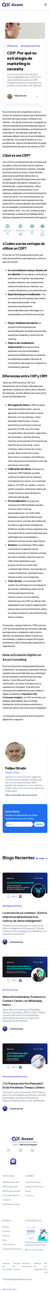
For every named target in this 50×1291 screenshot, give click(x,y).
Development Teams (11, 1204)
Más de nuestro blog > (34, 1249)
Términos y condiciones (27, 1264)
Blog (5, 1240)
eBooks (6, 1227)
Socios (28, 1191)
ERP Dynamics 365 (10, 1186)
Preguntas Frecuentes (12, 1249)
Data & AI (6, 1200)
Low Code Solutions (11, 1195)
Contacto (29, 1195)
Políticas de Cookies (17, 1266)
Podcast (6, 1231)
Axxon (29, 1279)
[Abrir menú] (45, 4)
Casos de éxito (9, 1244)
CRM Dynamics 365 (11, 1182)
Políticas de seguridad (38, 1266)
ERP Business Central (12, 1191)
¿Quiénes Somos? (33, 1182)
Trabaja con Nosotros (34, 1186)
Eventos (6, 1235)
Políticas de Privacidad (7, 1266)
